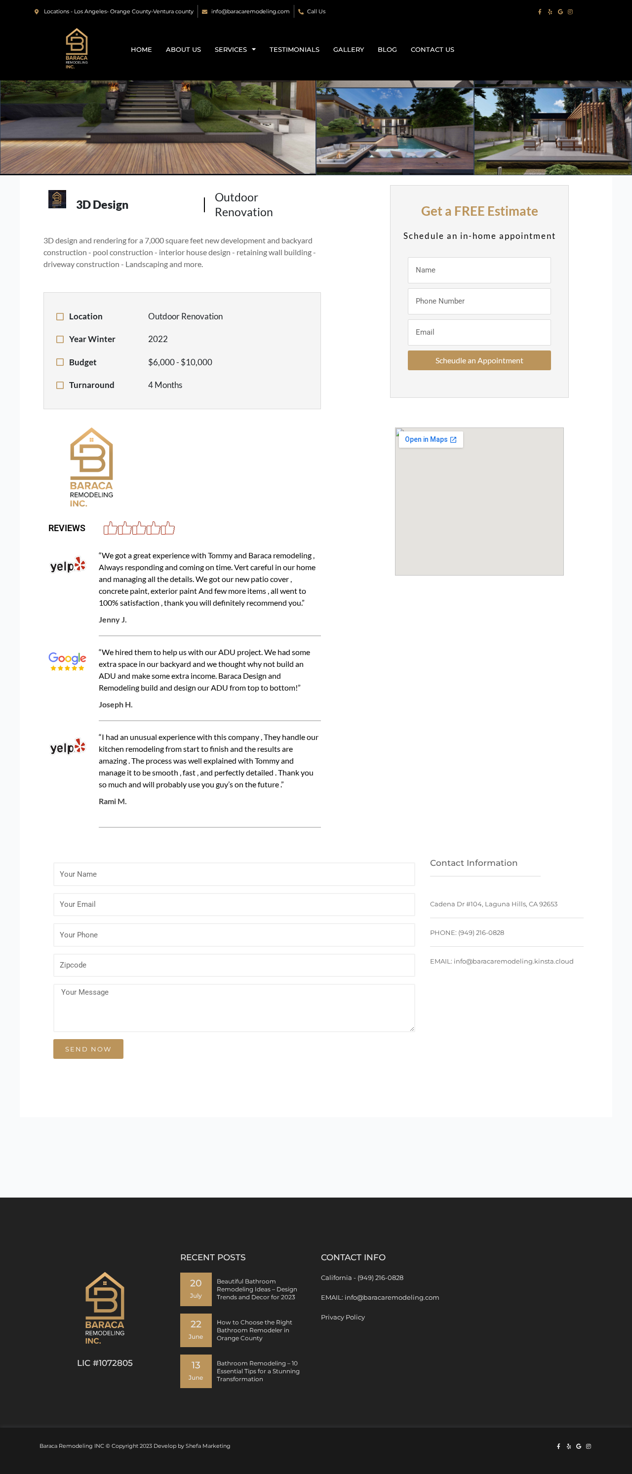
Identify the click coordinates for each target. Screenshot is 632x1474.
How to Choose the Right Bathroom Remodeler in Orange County (254, 1330)
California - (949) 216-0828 (362, 1277)
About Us (183, 49)
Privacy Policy (343, 1317)
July (196, 1295)
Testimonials (294, 49)
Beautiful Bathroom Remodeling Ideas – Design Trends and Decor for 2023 (257, 1289)
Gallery (348, 49)
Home (141, 49)
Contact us (432, 49)
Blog (387, 49)
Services (231, 49)
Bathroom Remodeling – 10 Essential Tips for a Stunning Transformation (258, 1371)
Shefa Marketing (208, 1445)
